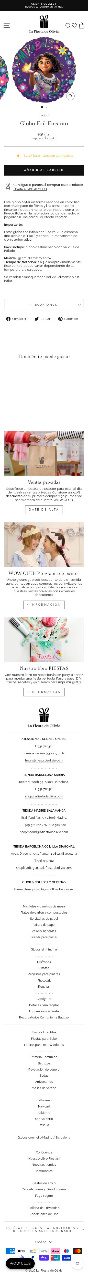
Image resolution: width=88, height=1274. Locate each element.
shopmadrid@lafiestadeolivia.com (44, 832)
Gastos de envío (44, 1183)
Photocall (44, 980)
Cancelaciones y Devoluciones (44, 1189)
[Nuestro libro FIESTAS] (44, 639)
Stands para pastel (44, 937)
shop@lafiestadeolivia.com (44, 796)
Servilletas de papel (44, 918)
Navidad (44, 1106)
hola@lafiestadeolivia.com (44, 760)
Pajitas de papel (44, 925)
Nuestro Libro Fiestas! (44, 1158)
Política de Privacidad (44, 1208)
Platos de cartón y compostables (44, 912)
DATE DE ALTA (44, 509)
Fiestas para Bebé (44, 1038)
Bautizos (44, 1063)
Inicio (43, 115)
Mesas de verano (44, 1088)
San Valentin (44, 1119)
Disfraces (44, 962)
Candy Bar (44, 999)
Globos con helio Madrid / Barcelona (44, 1137)
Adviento (44, 1113)
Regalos (44, 986)
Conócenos (44, 1152)
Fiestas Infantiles (44, 1032)
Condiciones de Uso (44, 1214)
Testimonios (44, 1171)
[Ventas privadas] (44, 453)
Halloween (44, 1100)
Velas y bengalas (44, 931)
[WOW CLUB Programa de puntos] (44, 544)
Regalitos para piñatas (44, 974)
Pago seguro (44, 1195)
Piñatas (44, 968)
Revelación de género (43, 1069)
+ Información (44, 692)
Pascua (44, 1125)
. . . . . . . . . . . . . (44, 943)
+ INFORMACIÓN (44, 604)
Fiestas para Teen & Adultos (44, 1045)
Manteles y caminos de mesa (44, 906)
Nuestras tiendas (44, 1164)
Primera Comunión (44, 1057)
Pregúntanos (44, 304)
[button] (9, 373)
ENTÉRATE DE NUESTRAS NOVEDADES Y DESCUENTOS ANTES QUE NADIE (42, 1229)
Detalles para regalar (44, 1005)
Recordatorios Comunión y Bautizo (44, 1017)
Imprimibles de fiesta (44, 1011)
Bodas (44, 1075)
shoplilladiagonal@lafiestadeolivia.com (44, 868)
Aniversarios (44, 1082)
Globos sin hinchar (44, 949)
